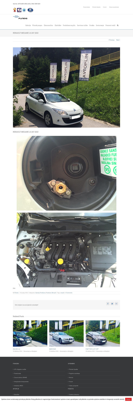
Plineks (16, 292)
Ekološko (16, 394)
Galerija (37, 292)
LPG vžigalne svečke (20, 369)
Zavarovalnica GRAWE (20, 377)
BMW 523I (16, 349)
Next (117, 40)
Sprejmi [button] (128, 399)
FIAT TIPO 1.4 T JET (55, 349)
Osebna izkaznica (74, 394)
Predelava (42, 292)
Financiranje (17, 373)
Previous (112, 40)
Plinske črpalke (73, 369)
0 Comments (69, 292)
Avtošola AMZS (18, 386)
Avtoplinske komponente (21, 381)
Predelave (48, 292)
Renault (54, 292)
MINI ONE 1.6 (90, 349)
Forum (71, 381)
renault (62, 292)
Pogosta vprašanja (74, 373)
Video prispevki (73, 386)
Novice (71, 377)
